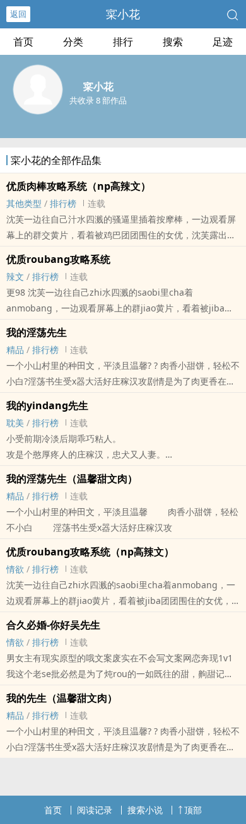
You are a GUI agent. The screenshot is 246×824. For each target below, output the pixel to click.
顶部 (193, 810)
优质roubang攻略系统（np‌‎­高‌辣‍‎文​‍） (90, 552)
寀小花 (123, 13)
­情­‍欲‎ (15, 569)
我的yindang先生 (47, 405)
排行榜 (63, 203)
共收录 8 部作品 (98, 100)
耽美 (15, 423)
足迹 (223, 42)
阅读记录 (94, 810)
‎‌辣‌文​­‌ (15, 276)
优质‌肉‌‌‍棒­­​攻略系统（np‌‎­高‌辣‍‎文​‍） (78, 186)
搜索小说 (145, 810)
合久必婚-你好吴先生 (53, 625)
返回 (18, 14)
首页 (23, 42)
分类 (73, 42)
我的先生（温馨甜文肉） (61, 698)
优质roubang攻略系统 (58, 259)
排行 (123, 42)
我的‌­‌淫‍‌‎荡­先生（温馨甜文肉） (72, 478)
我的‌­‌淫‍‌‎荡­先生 (36, 332)
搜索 (173, 42)
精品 (15, 350)
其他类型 (24, 203)
